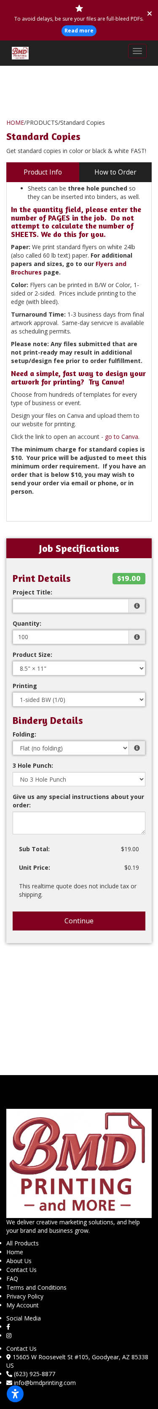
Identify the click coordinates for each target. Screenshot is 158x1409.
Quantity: (27, 623)
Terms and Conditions (36, 1287)
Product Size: (32, 655)
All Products (22, 1243)
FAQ (12, 1279)
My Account (22, 1305)
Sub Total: (34, 849)
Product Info (43, 172)
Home (14, 1252)
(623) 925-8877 (34, 1374)
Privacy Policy (24, 1296)
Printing (25, 686)
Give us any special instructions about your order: (78, 801)
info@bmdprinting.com (45, 1383)
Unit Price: (34, 867)
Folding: (24, 734)
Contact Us (21, 1270)
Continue (79, 920)
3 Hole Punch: (33, 765)
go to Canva (121, 437)
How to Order (115, 172)
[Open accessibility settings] (15, 1393)
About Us (19, 1261)
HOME (15, 122)
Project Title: (32, 592)
